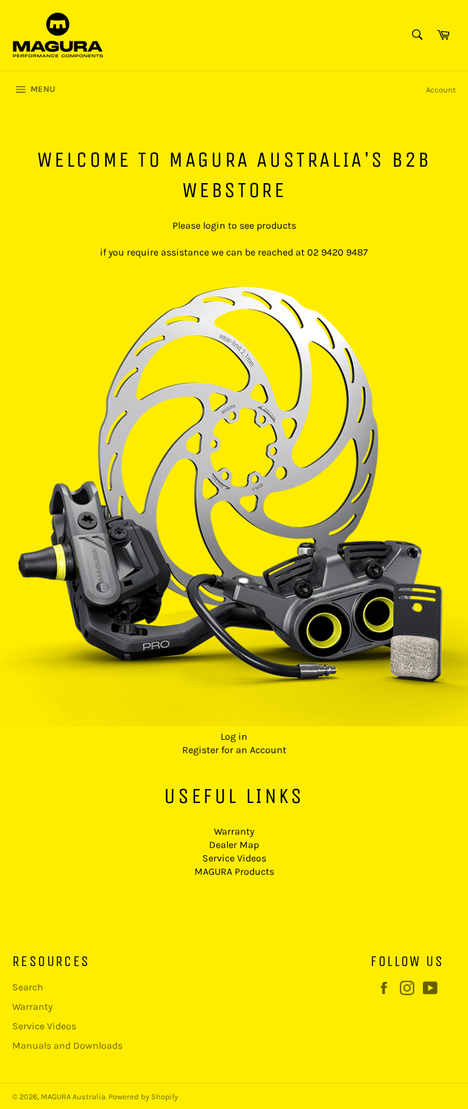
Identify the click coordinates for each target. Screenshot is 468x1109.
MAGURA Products (234, 871)
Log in (234, 736)
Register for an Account (234, 750)
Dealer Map (234, 844)
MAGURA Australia (73, 1096)
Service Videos (234, 858)
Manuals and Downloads (67, 1045)
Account (441, 89)
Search (27, 987)
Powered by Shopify (143, 1096)
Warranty (234, 831)
